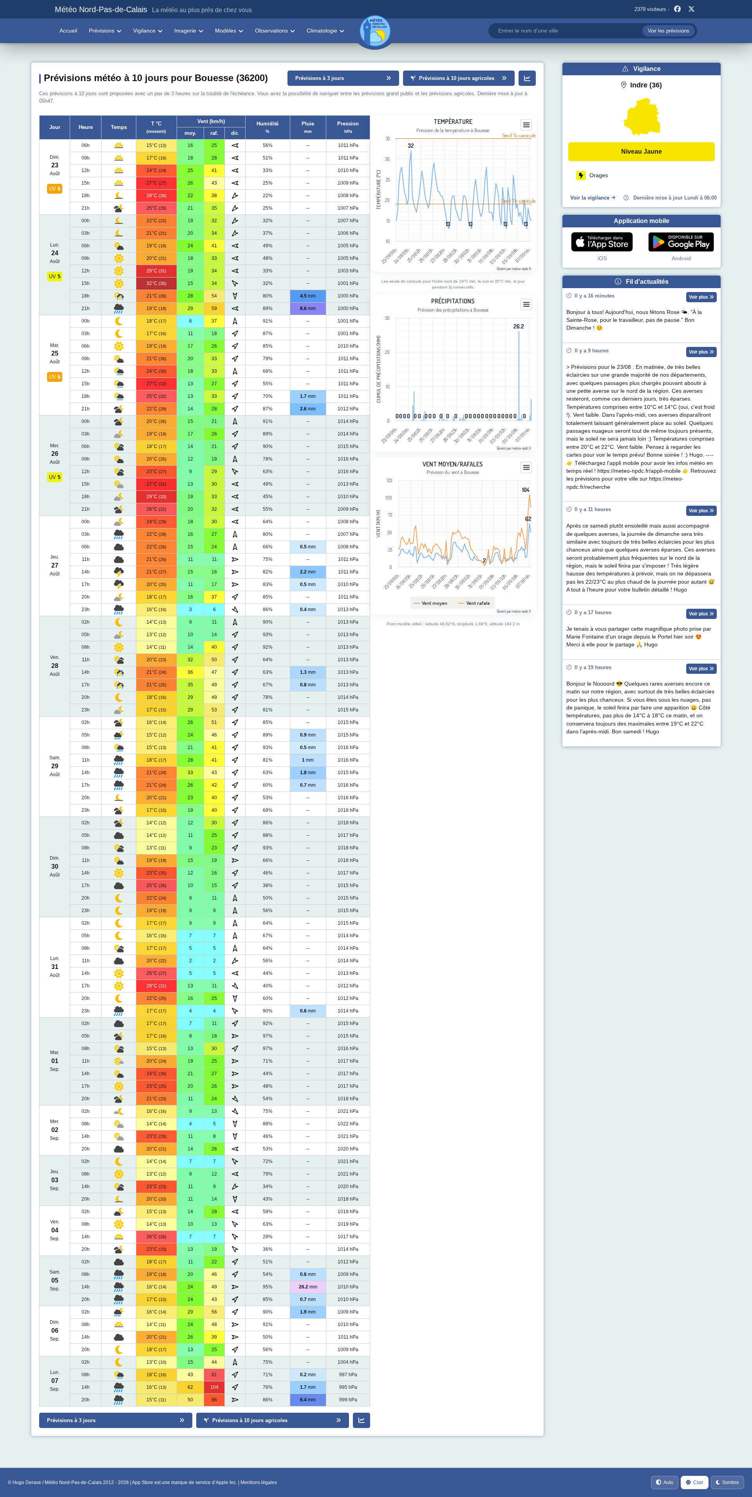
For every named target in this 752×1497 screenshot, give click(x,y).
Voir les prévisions (668, 31)
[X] (691, 9)
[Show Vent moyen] (430, 603)
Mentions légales (258, 1482)
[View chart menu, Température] (526, 125)
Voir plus (699, 297)
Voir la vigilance (589, 198)
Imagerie (185, 30)
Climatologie (322, 30)
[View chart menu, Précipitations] (526, 304)
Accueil (68, 30)
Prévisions (101, 30)
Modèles (225, 30)
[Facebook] (677, 9)
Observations (271, 30)
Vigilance (144, 30)
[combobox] (592, 30)
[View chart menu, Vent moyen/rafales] (526, 467)
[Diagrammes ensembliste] (527, 78)
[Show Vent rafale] (474, 603)
